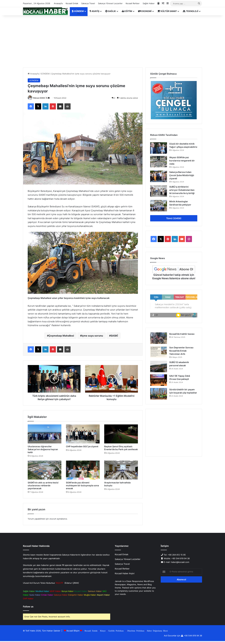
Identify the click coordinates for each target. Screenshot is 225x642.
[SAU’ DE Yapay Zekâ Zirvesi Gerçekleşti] (158, 380)
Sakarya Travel (88, 3)
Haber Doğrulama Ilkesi (157, 631)
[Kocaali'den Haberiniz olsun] (45, 11)
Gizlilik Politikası (116, 631)
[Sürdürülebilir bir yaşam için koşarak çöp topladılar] (158, 393)
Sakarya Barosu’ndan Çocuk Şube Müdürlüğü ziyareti (181, 175)
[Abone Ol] (173, 269)
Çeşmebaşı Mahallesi (61, 335)
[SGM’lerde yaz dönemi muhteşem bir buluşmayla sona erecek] (83, 470)
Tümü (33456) (173, 218)
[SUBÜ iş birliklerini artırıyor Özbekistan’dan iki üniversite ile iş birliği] (158, 191)
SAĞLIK (111, 11)
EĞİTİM (128, 11)
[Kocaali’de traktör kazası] (158, 338)
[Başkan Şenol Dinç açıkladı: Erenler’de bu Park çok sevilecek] (121, 433)
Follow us (28, 606)
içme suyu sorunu (92, 335)
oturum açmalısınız (58, 519)
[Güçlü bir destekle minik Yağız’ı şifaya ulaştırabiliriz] (158, 148)
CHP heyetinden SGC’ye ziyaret (82, 446)
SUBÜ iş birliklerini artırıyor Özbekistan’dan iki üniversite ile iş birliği (182, 189)
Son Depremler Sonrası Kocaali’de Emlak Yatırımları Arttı (181, 350)
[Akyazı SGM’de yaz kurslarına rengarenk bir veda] (158, 161)
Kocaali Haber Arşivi (124, 573)
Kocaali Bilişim (73, 630)
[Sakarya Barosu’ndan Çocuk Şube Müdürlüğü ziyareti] (158, 176)
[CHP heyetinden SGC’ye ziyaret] (83, 433)
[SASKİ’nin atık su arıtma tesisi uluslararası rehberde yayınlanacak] (44, 470)
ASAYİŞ (95, 11)
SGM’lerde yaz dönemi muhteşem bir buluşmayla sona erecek (82, 485)
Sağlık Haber (149, 3)
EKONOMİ (146, 11)
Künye (103, 631)
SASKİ (114, 335)
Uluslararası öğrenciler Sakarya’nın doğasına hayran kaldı (43, 449)
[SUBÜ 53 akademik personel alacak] (158, 366)
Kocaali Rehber (133, 3)
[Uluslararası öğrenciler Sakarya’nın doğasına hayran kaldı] (44, 433)
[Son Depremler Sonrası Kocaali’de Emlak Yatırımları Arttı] (158, 352)
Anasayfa (58, 3)
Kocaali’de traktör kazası (182, 334)
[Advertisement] (112, 41)
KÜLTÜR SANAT (168, 11)
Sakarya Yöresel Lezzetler (110, 3)
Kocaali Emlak (72, 3)
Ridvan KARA (39, 98)
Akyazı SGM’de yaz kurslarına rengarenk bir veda (182, 160)
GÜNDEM (79, 11)
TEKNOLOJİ (192, 11)
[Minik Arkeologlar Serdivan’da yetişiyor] (158, 205)
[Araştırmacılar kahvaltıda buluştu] (121, 470)
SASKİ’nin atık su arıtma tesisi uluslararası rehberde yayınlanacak (43, 485)
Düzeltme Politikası (135, 631)
